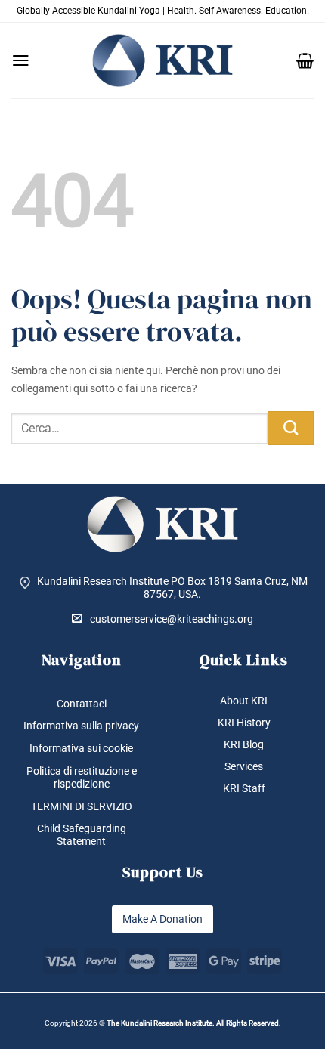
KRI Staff (244, 788)
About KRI (244, 701)
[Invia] (291, 428)
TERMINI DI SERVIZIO (81, 806)
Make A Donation (162, 919)
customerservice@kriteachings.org (171, 619)
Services (243, 766)
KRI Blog (244, 744)
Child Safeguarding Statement (81, 834)
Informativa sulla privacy (81, 725)
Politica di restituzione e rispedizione (81, 777)
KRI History (244, 722)
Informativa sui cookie (81, 748)
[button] (20, 60)
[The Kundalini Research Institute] (162, 60)
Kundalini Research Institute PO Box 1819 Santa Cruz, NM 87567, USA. (172, 587)
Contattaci (82, 704)
